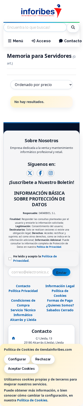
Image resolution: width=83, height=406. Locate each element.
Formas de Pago (60, 300)
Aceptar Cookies (21, 368)
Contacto (23, 286)
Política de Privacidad (49, 246)
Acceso (43, 41)
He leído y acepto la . (35, 258)
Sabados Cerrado (60, 310)
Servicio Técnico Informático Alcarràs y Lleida (23, 315)
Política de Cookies (32, 400)
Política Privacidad (23, 291)
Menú (17, 41)
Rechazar (43, 359)
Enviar (61, 273)
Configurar (17, 359)
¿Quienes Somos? (60, 305)
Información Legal (59, 286)
